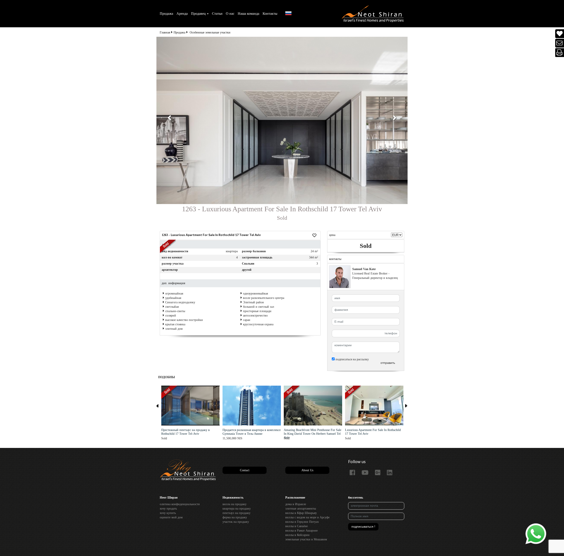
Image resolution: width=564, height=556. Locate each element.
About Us (307, 470)
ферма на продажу (235, 517)
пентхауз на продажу (236, 513)
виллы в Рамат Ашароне (301, 530)
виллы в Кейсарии (297, 535)
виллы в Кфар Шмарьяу (301, 513)
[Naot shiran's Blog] (188, 470)
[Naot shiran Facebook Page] (354, 472)
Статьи (217, 13)
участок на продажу (236, 521)
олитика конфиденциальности (180, 504)
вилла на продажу (235, 504)
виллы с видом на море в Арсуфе (307, 517)
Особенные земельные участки (210, 32)
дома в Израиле (295, 504)
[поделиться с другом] (559, 43)
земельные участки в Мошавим (306, 539)
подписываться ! (363, 526)
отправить (387, 363)
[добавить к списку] (560, 33)
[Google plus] (379, 472)
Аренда (182, 13)
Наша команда (248, 13)
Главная (165, 32)
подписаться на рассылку (352, 359)
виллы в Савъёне (296, 526)
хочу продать (168, 508)
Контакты (270, 13)
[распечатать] (559, 52)
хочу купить (168, 513)
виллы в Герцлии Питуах (302, 521)
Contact (244, 470)
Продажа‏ (166, 13)
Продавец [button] (198, 13)
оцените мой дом (171, 517)
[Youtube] (366, 472)
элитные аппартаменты (300, 508)
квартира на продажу (237, 508)
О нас (230, 13)
